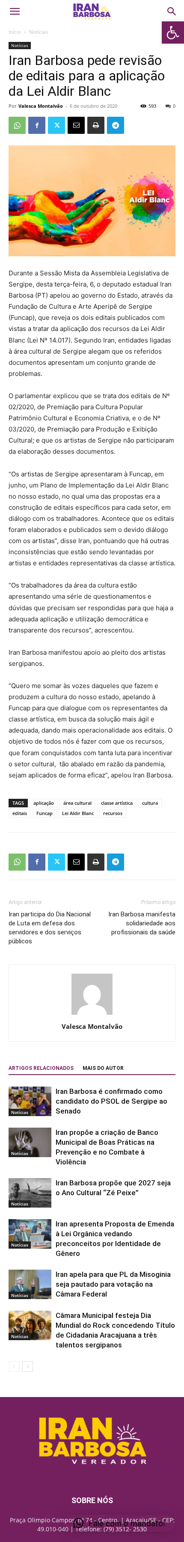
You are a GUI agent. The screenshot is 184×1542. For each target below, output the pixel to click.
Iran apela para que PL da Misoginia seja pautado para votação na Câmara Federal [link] (113, 1284)
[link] (173, 32)
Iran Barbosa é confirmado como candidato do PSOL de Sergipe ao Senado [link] (111, 1101)
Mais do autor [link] (103, 1068)
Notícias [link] (38, 31)
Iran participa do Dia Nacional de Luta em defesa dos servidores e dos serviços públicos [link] (50, 927)
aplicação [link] (43, 803)
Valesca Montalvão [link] (40, 106)
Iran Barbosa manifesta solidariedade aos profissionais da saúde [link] (141, 923)
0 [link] (174, 106)
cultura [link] (150, 803)
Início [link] (15, 31)
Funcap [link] (44, 813)
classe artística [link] (117, 803)
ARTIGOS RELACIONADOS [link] (41, 1068)
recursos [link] (112, 813)
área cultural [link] (77, 803)
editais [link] (19, 813)
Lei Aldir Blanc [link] (78, 813)
